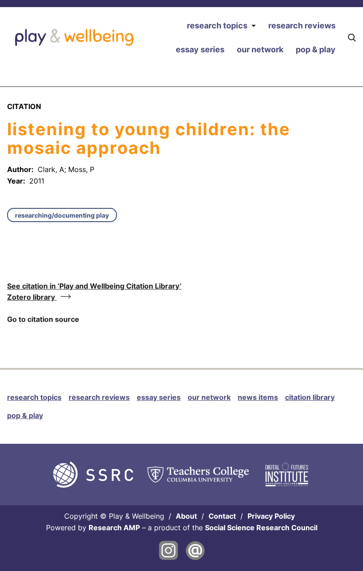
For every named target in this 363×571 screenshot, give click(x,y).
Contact (222, 516)
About (186, 516)
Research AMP (114, 527)
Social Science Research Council (261, 527)
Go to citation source (43, 319)
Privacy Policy (271, 516)
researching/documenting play (62, 215)
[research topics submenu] (253, 25)
